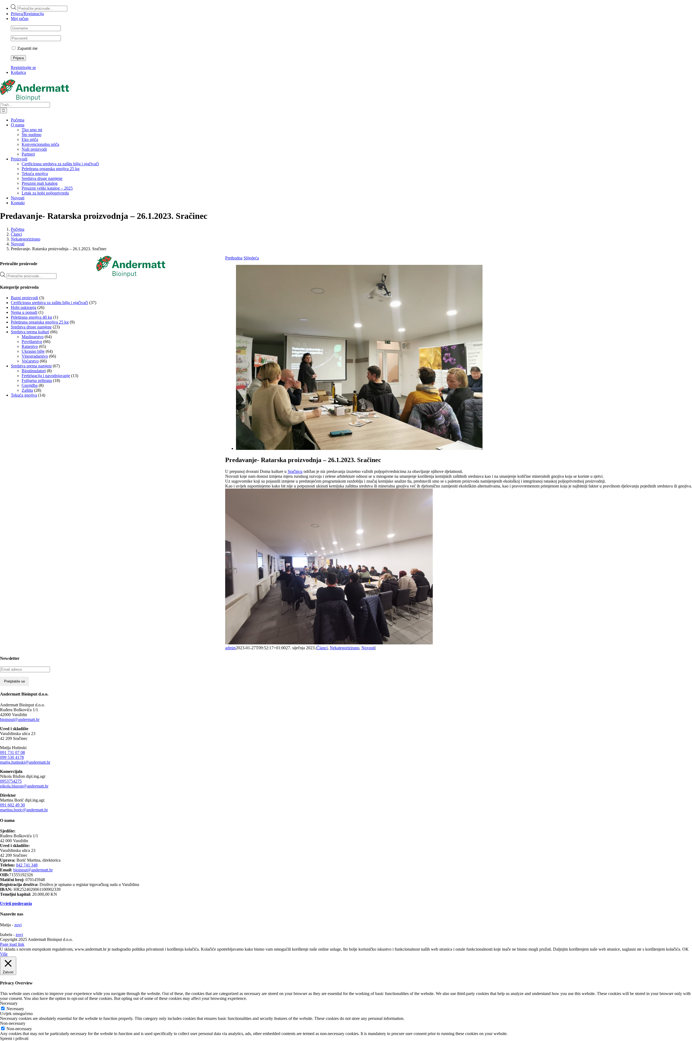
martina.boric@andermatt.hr (24, 810)
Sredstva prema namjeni (31, 366)
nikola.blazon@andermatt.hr (24, 786)
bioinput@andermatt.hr (19, 719)
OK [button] (685, 949)
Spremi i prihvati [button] (14, 1038)
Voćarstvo (30, 361)
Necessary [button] (9, 1003)
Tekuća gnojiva (24, 395)
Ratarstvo (30, 346)
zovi (18, 925)
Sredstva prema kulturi (30, 332)
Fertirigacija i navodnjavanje (46, 375)
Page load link (12, 944)
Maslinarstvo (33, 336)
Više (4, 954)
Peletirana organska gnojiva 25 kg (40, 322)
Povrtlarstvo (32, 341)
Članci (322, 647)
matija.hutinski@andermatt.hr (25, 762)
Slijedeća (251, 258)
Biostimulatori (34, 370)
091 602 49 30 (12, 805)
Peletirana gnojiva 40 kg (31, 317)
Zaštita (27, 390)
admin (230, 647)
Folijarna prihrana (37, 380)
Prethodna (233, 258)
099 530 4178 (12, 757)
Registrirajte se (23, 67)
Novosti (368, 647)
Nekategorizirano (344, 647)
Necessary (15, 1008)
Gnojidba (30, 385)
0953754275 (11, 781)
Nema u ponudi (24, 312)
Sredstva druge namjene (31, 327)
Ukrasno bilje (33, 351)
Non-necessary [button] (12, 1023)
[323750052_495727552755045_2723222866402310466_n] (359, 448)
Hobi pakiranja (23, 307)
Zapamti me (27, 48)
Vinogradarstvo (35, 356)
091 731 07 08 (12, 752)
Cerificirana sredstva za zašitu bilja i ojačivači (49, 302)
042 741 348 (27, 865)
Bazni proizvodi (24, 297)
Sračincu (295, 471)
